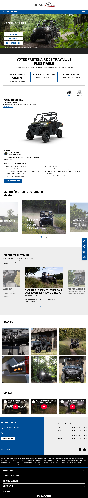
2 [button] (44, 237)
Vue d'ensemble (7, 51)
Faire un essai (13, 38)
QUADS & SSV (8, 470)
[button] (9, 220)
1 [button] (41, 237)
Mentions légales (5, 449)
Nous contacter (8, 438)
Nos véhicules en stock (13, 43)
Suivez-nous (8, 486)
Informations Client (11, 481)
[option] (44, 217)
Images (25, 51)
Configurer (13, 34)
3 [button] (47, 237)
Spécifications (17, 51)
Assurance (7, 491)
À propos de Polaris (11, 475)
